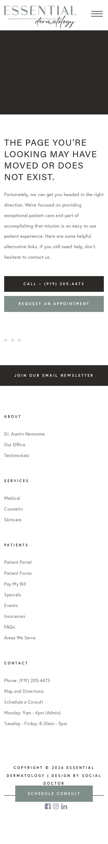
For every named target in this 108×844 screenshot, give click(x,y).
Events (11, 605)
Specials (12, 594)
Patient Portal (18, 562)
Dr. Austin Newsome (24, 434)
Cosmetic (13, 509)
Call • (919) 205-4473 (54, 284)
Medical (12, 498)
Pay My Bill (15, 584)
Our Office (14, 444)
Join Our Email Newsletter (54, 375)
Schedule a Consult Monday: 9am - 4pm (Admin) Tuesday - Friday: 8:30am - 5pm (35, 712)
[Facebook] (48, 806)
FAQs (9, 627)
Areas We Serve (19, 637)
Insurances (14, 616)
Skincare (12, 519)
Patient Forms (18, 573)
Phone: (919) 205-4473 (27, 680)
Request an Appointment (54, 303)
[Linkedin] (64, 806)
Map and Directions (23, 691)
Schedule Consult (54, 793)
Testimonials (16, 455)
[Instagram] (56, 806)
